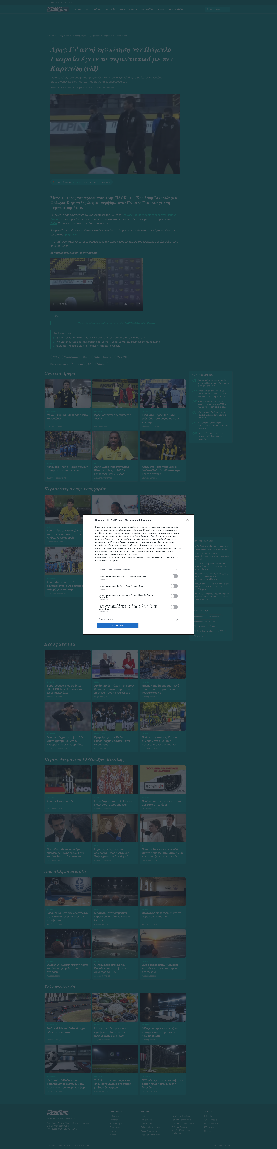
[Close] (188, 520)
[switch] (174, 576)
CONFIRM (117, 625)
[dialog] (138, 575)
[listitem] (138, 569)
